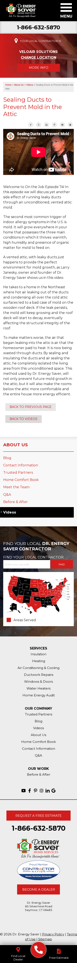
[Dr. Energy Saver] (39, 950)
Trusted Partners (18, 472)
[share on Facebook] (30, 124)
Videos (9, 512)
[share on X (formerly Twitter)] (38, 124)
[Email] (62, 124)
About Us (15, 444)
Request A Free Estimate (38, 816)
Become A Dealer (38, 889)
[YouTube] (23, 790)
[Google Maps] (53, 790)
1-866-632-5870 (38, 27)
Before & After (15, 502)
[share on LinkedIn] (46, 124)
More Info (38, 68)
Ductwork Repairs (38, 675)
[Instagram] (41, 790)
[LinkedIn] (47, 790)
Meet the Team (16, 487)
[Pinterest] (35, 790)
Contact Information (20, 465)
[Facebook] (29, 790)
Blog (7, 458)
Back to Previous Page (31, 407)
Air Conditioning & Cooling (38, 668)
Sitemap (45, 939)
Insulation (38, 654)
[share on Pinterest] (54, 124)
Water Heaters (38, 688)
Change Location (38, 57)
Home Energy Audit (38, 695)
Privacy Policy (53, 934)
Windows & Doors (38, 681)
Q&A (7, 495)
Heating (38, 661)
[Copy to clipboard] (70, 124)
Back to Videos (23, 419)
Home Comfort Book (21, 480)
